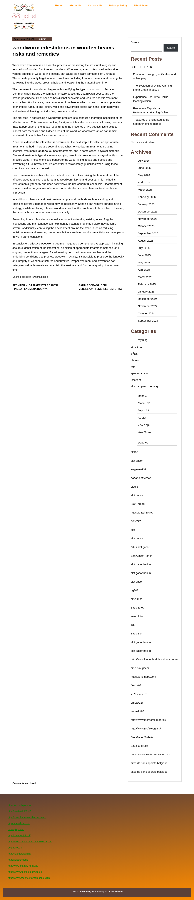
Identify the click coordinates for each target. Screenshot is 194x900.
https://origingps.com (143, 676)
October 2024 (146, 313)
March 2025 (145, 277)
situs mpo (136, 599)
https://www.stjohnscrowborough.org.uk (29, 878)
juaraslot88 (137, 711)
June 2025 (144, 255)
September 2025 (148, 233)
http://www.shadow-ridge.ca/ (23, 866)
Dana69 (142, 395)
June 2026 (144, 167)
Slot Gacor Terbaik (142, 737)
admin (42, 39)
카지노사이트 (139, 694)
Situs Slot (136, 633)
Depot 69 (143, 410)
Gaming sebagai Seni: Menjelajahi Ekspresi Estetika (100, 287)
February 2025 (147, 284)
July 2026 (144, 160)
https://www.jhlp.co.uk (19, 805)
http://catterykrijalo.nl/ (19, 835)
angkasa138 (138, 469)
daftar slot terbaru (141, 478)
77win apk (144, 425)
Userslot (136, 379)
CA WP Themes (115, 891)
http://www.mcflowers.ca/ (146, 728)
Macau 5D (144, 403)
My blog (142, 339)
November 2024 (147, 306)
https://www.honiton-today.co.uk (25, 872)
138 (133, 624)
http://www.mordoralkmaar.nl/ (148, 719)
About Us (75, 5)
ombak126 (137, 702)
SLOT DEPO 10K (141, 67)
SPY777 (136, 521)
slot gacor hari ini (141, 564)
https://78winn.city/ (142, 512)
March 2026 (145, 189)
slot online (137, 495)
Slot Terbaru (138, 503)
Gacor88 (136, 685)
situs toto (136, 347)
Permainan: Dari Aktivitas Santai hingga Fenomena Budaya (35, 287)
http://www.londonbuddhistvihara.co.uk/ (154, 659)
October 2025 (146, 226)
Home (59, 5)
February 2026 (147, 197)
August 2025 (145, 240)
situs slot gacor (140, 668)
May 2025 (144, 262)
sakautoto (137, 616)
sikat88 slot (145, 432)
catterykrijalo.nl (16, 829)
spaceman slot (139, 373)
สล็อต (134, 353)
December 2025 (147, 211)
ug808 (134, 590)
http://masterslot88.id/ (19, 811)
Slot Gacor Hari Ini (142, 555)
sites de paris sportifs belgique (149, 763)
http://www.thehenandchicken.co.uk (27, 817)
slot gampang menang (144, 386)
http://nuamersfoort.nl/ (19, 853)
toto (133, 366)
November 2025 (147, 218)
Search (135, 42)
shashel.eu (45, 150)
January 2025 (146, 291)
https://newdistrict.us (19, 823)
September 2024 (148, 320)
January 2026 (146, 204)
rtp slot (142, 417)
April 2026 (144, 182)
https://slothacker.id (18, 859)
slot (133, 529)
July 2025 (144, 247)
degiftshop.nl (15, 847)
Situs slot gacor (140, 547)
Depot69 (143, 442)
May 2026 (144, 175)
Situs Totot (137, 607)
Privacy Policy (118, 5)
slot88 (134, 452)
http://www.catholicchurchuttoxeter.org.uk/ (30, 841)
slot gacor (137, 460)
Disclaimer (141, 5)
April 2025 (144, 269)
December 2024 (147, 298)
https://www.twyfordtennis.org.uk (150, 754)
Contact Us (95, 5)
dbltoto (135, 360)
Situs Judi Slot (139, 745)
